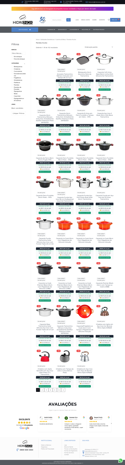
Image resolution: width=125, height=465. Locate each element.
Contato (102, 20)
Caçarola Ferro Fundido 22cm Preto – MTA (104, 159)
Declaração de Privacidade (101, 462)
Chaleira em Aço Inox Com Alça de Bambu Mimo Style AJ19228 (84, 371)
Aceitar (101, 458)
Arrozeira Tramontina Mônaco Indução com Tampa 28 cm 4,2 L (65, 76)
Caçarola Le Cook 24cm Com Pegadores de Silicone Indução (84, 240)
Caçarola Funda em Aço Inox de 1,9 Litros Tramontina (104, 197)
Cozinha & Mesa (61, 40)
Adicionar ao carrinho (64, 89)
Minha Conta (85, 20)
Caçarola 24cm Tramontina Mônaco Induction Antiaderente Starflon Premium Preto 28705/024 (65, 117)
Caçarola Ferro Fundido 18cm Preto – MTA (64, 159)
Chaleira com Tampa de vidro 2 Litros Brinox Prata (64, 371)
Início (37, 40)
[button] (121, 446)
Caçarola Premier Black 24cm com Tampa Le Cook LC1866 (104, 285)
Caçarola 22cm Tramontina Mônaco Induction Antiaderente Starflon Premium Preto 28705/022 (45, 118)
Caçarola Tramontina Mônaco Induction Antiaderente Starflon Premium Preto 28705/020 (65, 329)
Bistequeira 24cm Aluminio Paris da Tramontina (84, 74)
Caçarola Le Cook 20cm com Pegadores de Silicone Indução (64, 240)
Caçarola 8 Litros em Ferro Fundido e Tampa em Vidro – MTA (84, 115)
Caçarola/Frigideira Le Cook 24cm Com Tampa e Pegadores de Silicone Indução (84, 328)
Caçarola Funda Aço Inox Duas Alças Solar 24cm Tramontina (85, 197)
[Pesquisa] (68, 20)
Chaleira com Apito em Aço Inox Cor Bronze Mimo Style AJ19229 (104, 326)
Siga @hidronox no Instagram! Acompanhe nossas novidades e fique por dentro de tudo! (64, 9)
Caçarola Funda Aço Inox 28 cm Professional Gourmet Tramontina (65, 199)
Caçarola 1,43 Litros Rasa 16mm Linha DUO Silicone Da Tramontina (104, 74)
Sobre (94, 20)
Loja (77, 20)
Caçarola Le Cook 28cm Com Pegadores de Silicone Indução (104, 240)
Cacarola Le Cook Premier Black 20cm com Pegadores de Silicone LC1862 (44, 286)
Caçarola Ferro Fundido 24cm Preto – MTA (45, 196)
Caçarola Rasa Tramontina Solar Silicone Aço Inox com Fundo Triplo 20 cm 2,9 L (44, 327)
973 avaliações (28, 425)
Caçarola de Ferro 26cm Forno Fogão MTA (45, 159)
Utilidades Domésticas (47, 40)
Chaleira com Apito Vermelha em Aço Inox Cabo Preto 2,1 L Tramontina (44, 371)
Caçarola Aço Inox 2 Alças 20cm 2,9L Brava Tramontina (104, 115)
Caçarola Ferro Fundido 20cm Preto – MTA (84, 159)
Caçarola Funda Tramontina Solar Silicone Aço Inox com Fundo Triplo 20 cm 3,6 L (44, 242)
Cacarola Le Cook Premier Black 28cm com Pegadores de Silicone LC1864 (84, 286)
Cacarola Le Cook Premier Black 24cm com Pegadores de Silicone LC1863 (64, 286)
